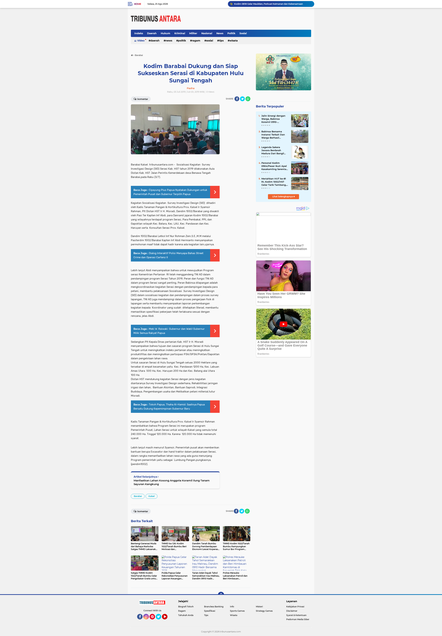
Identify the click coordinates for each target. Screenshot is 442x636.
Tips (221, 40)
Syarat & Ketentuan (296, 615)
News (219, 33)
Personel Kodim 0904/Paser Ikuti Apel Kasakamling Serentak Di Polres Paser (274, 166)
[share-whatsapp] (248, 98)
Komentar (142, 99)
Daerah (152, 33)
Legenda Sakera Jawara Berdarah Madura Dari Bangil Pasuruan (272, 150)
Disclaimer (291, 611)
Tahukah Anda (185, 615)
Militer (193, 33)
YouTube (167, 621)
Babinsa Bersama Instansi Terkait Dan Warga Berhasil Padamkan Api (273, 134)
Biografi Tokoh (186, 606)
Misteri (259, 606)
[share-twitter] (242, 98)
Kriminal (179, 33)
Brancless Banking (213, 606)
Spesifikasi (209, 611)
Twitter (160, 621)
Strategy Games (264, 611)
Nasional (206, 33)
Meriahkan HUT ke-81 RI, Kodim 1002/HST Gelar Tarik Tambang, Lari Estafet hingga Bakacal (273, 182)
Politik (231, 33)
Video (141, 40)
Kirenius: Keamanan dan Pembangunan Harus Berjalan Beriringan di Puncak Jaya (272, 4)
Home (137, 4)
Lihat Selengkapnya (282, 196)
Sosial (243, 33)
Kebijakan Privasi (295, 606)
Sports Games (237, 611)
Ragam (196, 40)
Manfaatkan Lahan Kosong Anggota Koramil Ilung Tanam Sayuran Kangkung (172, 482)
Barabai (138, 496)
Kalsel (151, 496)
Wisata (233, 40)
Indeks (138, 33)
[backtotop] (221, 595)
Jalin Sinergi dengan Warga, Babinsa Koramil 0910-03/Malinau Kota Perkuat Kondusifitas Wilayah (273, 119)
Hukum (165, 33)
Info (232, 606)
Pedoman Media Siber (297, 619)
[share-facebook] (236, 98)
